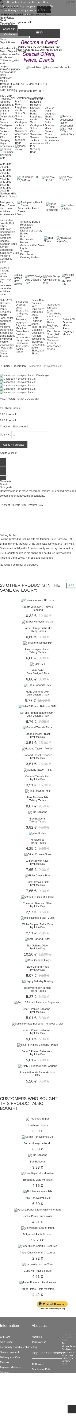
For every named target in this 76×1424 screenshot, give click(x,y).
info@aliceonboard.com (21, 1418)
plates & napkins (4, 269)
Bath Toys (5, 229)
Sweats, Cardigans (6, 124)
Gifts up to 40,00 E (5, 177)
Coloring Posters (29, 257)
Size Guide (6, 1342)
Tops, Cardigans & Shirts (37, 125)
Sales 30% (22, 301)
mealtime (25, 227)
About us (37, 1337)
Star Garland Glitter (38, 945)
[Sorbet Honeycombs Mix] (37, 621)
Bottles (24, 233)
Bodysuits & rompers (7, 106)
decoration (6, 288)
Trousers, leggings (21, 321)
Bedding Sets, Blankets (8, 234)
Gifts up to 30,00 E (5, 171)
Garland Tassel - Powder (37, 755)
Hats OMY (37, 670)
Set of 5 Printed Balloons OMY (37, 712)
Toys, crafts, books (6, 349)
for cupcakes (5, 284)
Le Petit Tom (67, 134)
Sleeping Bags (8, 243)
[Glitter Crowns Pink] (37, 875)
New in (4, 128)
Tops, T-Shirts (49, 121)
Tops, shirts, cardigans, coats (7, 321)
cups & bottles (18, 277)
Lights (23, 248)
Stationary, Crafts (9, 252)
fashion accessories (66, 124)
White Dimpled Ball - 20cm (37, 924)
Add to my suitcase (13, 444)
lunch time (6, 208)
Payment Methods (10, 1367)
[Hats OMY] (37, 663)
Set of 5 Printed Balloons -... (37, 1009)
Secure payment (9, 1352)
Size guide (6, 487)
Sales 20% (6, 300)
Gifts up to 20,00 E (5, 165)
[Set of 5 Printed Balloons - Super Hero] (37, 1002)
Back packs (6, 249)
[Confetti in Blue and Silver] (37, 896)
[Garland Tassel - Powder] (37, 748)
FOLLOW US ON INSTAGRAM (28, 98)
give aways (18, 282)
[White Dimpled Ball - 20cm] (37, 917)
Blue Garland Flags (38, 966)
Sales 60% (69, 319)
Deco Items (26, 254)
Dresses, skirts (35, 109)
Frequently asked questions (16, 1347)
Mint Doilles (37, 839)
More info (5, 481)
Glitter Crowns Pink (38, 882)
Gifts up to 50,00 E (5, 183)
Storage (24, 251)
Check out (9, 29)
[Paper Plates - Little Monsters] (37, 1282)
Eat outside (26, 239)
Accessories (7, 146)
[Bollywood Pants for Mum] (37, 1227)
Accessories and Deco (44, 1379)
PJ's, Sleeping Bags (5, 140)
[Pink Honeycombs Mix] (37, 642)
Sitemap (5, 1372)
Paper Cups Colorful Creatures (37, 1252)
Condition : (6, 426)
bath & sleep (7, 220)
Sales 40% (37, 300)
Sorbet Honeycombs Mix (38, 628)
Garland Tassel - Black (37, 734)
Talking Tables (11, 408)
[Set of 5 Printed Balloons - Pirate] (37, 1044)
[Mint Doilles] (37, 833)
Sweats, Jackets (34, 139)
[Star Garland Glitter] (37, 939)
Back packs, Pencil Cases (7, 204)
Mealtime (5, 255)
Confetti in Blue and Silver (38, 903)
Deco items (6, 329)
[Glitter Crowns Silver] (37, 854)
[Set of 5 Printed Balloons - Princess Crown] (38, 1023)
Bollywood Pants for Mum (37, 1234)
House (24, 242)
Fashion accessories (7, 343)
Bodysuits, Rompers (36, 103)
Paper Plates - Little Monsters (37, 1289)
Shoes (3, 353)
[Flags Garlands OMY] (37, 685)
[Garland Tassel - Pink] (38, 769)
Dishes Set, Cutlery (31, 230)
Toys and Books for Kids (45, 1384)
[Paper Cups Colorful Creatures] (37, 1246)
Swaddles (5, 238)
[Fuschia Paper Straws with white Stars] (37, 1209)
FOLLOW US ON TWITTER (28, 91)
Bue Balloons (37, 818)
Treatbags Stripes (37, 1125)
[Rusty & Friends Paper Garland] (37, 1066)
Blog (34, 1347)
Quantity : (5, 434)
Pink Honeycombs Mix (37, 649)
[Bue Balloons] (37, 812)
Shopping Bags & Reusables (30, 223)
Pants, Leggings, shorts (21, 107)
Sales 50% (53, 304)
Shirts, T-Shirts (5, 112)
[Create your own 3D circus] (37, 600)
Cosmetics (6, 258)
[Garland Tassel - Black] (37, 727)
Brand (3, 484)
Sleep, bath (6, 332)
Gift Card (5, 1337)
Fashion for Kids (41, 1369)
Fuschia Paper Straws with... (38, 1216)
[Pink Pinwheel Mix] (37, 790)
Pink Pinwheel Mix (37, 797)
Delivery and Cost (10, 1357)
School (4, 246)
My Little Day (66, 282)
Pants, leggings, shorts (52, 325)
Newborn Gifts (8, 193)
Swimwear (21, 131)
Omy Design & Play (33, 281)
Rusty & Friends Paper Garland (38, 1072)
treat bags (5, 279)
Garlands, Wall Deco (32, 245)
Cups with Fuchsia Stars (38, 1270)
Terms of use (39, 1342)
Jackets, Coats (4, 133)
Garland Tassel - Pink (37, 776)
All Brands (37, 1364)
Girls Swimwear (36, 133)
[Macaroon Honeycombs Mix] (17, 378)
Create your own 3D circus (37, 607)
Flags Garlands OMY (38, 691)
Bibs (22, 236)
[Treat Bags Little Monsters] (37, 1173)
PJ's (47, 143)
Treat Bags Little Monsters (38, 1179)
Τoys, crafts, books (38, 346)
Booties (4, 241)
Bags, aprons (7, 335)
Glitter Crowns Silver (37, 860)
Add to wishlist (8, 453)
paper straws (3, 275)
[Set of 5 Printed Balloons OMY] (38, 706)
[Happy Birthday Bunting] (37, 981)
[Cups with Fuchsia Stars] (37, 1264)
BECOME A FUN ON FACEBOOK (28, 84)
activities (5, 211)
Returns (4, 1362)
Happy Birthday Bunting (37, 987)
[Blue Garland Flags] (37, 960)
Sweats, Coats (49, 133)
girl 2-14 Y (51, 107)
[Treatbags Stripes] (37, 1118)
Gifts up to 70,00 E (5, 189)
